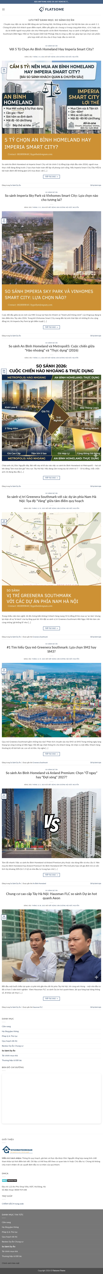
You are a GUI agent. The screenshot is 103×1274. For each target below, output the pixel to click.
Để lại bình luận (95, 185)
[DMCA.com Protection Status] (9, 1180)
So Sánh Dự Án (51, 46)
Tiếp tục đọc (51, 176)
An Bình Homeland (39, 883)
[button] (3, 9)
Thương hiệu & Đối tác (12, 1060)
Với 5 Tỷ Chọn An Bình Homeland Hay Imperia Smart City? (51, 49)
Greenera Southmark (40, 637)
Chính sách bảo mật (10, 1263)
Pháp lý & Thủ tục (10, 1036)
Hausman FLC (38, 1007)
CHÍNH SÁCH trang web (13, 1204)
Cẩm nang (6, 1026)
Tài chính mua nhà (10, 1056)
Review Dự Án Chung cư (12, 1046)
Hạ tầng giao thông (10, 1031)
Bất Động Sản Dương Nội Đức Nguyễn (63, 57)
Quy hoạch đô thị (9, 1041)
